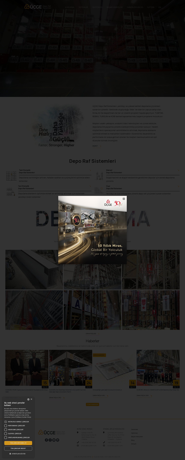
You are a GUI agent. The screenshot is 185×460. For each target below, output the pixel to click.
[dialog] (18, 427)
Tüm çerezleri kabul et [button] (18, 443)
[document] (92, 230)
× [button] (31, 399)
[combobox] (28, 399)
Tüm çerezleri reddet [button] (18, 448)
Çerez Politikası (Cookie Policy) (21, 417)
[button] (18, 454)
